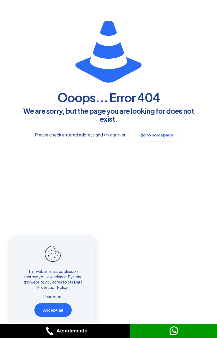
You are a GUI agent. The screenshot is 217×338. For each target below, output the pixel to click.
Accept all (53, 309)
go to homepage (156, 134)
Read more (52, 296)
